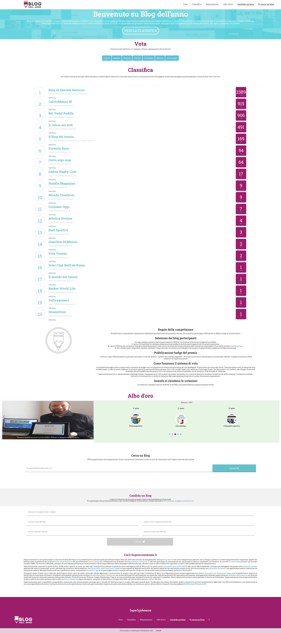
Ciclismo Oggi (59, 207)
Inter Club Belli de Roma (67, 265)
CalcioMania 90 (60, 102)
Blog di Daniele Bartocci (67, 90)
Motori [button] (160, 58)
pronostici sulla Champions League (106, 568)
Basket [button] (116, 58)
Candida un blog (236, 346)
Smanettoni (57, 312)
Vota (185, 4)
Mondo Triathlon (61, 195)
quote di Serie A (167, 560)
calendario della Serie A (237, 575)
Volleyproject (59, 300)
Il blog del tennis (61, 137)
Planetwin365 (200, 584)
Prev (4, 416)
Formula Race (59, 148)
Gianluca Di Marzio (63, 242)
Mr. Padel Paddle (61, 113)
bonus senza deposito (63, 562)
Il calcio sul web (61, 125)
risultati (151, 579)
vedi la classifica (140, 30)
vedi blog (52, 98)
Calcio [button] (107, 58)
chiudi (158, 630)
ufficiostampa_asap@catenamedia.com (178, 501)
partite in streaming (70, 579)
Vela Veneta (58, 253)
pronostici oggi (93, 570)
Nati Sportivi (58, 230)
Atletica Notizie (60, 218)
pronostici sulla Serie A (139, 562)
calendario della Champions (104, 575)
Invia (138, 541)
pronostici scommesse (173, 566)
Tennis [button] (127, 58)
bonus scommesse (95, 562)
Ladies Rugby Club (62, 172)
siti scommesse (234, 562)
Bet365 (187, 584)
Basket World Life (62, 288)
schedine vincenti (250, 566)
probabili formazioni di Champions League (214, 573)
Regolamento (212, 4)
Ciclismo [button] (148, 58)
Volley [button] (137, 58)
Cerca (233, 468)
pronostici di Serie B (218, 568)
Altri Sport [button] (172, 58)
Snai (192, 584)
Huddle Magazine (62, 183)
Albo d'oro (228, 4)
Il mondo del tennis (63, 277)
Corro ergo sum (60, 160)
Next (91, 416)
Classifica (196, 4)
